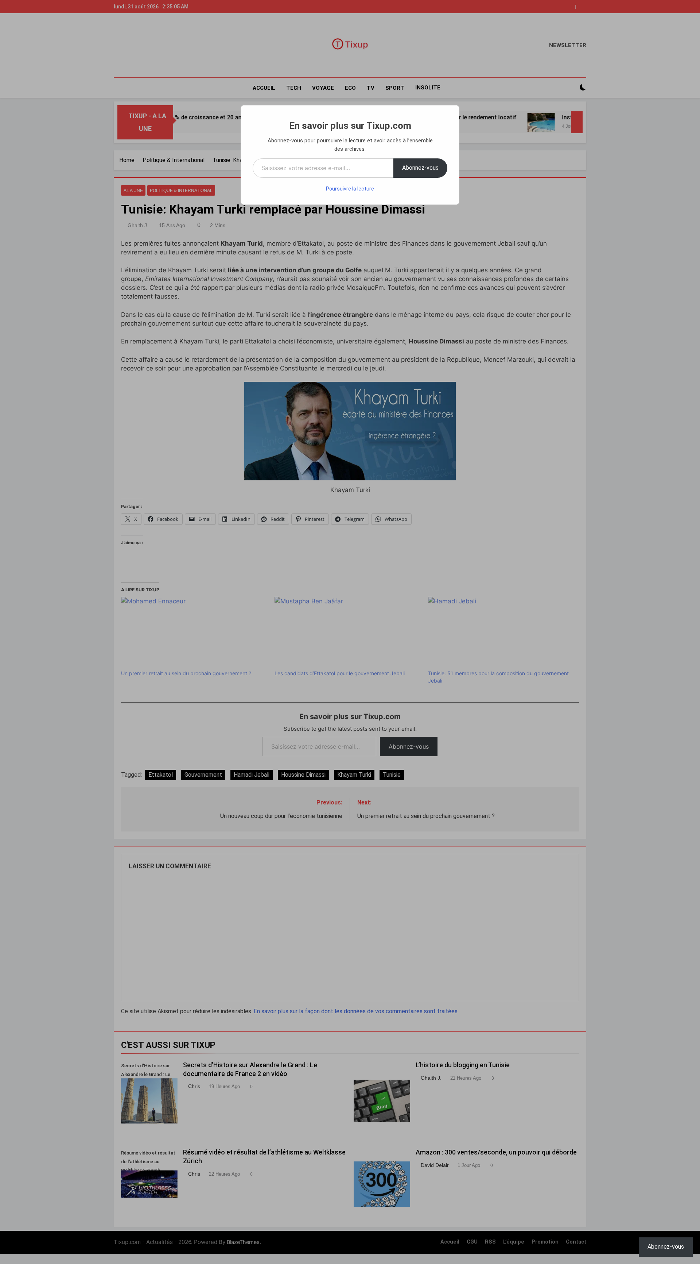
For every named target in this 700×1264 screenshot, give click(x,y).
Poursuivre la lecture (350, 189)
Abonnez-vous (420, 167)
